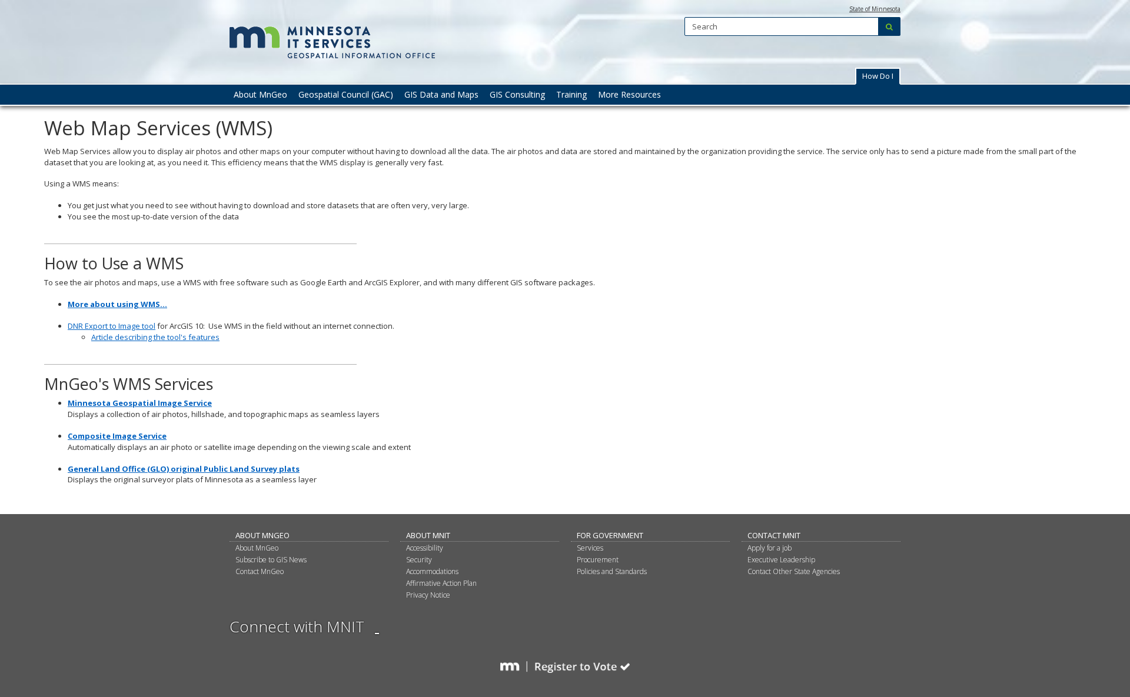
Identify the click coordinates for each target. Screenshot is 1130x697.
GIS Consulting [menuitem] (517, 94)
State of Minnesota (874, 9)
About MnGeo (262, 535)
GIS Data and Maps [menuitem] (441, 94)
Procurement (598, 560)
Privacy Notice (428, 595)
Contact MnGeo (259, 571)
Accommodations (432, 571)
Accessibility (424, 548)
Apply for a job (769, 548)
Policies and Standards (612, 571)
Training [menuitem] (571, 94)
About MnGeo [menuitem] (260, 94)
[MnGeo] (334, 37)
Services (590, 548)
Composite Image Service (117, 436)
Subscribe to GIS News (271, 560)
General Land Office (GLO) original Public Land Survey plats (184, 468)
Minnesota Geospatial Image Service (140, 403)
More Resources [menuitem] (629, 94)
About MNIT (428, 535)
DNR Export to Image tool (111, 326)
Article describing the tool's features (155, 337)
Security (419, 560)
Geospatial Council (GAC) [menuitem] (345, 94)
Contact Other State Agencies (793, 571)
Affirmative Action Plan (441, 583)
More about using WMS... (117, 304)
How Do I (877, 76)
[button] (877, 76)
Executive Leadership (781, 560)
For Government (610, 535)
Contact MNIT (773, 535)
